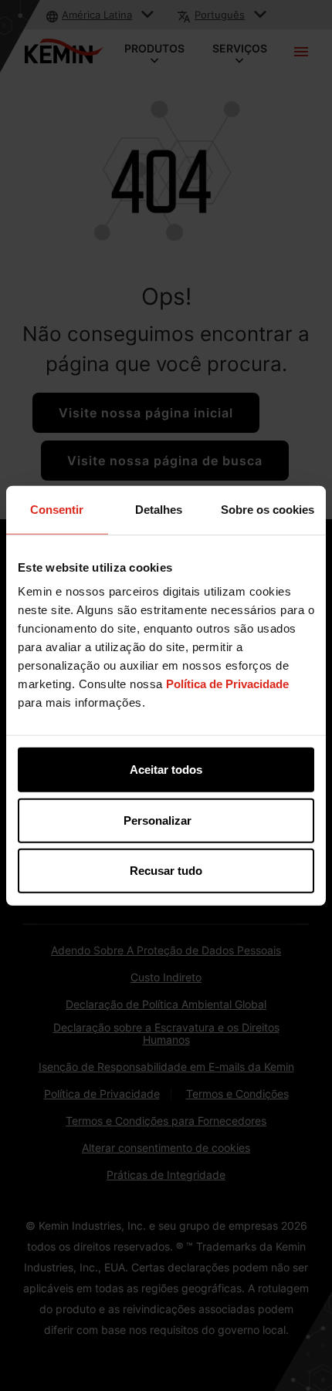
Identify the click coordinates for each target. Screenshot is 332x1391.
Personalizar (157, 819)
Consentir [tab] (56, 508)
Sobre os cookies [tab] (267, 508)
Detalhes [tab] (158, 508)
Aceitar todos (166, 769)
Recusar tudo (166, 870)
